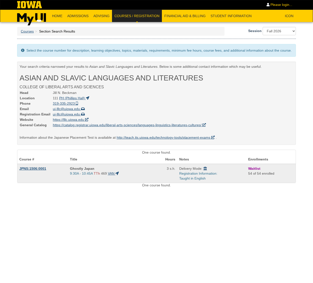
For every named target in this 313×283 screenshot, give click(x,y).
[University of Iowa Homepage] (29, 5)
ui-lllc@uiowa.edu (67, 109)
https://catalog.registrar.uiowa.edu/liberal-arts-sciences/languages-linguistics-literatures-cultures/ (127, 125)
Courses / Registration (136, 16)
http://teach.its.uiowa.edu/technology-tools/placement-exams (164, 137)
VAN (111, 173)
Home (57, 16)
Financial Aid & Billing (185, 16)
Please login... (280, 5)
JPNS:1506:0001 (32, 168)
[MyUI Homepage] (31, 17)
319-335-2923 (64, 103)
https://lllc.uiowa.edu (69, 120)
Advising (101, 16)
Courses (27, 31)
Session (255, 31)
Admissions (78, 16)
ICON (289, 16)
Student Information (231, 16)
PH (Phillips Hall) (72, 98)
